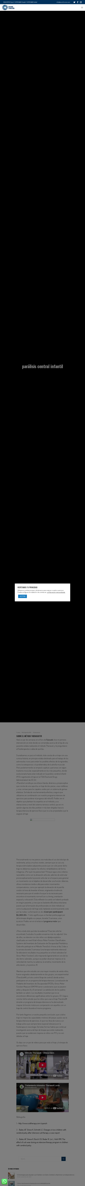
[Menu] (81, 7)
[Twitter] (74, 2)
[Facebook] (77, 2)
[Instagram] (81, 2)
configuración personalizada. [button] (56, 592)
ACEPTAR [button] (22, 596)
